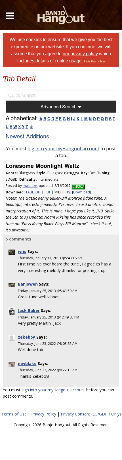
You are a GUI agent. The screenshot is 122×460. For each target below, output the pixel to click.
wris (22, 251)
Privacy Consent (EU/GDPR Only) (91, 414)
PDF (48, 192)
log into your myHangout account (63, 148)
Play (67, 192)
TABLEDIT (33, 192)
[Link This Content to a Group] (78, 185)
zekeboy (26, 337)
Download (81, 192)
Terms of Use (14, 414)
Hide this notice (94, 61)
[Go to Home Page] (61, 15)
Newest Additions (27, 136)
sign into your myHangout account (53, 390)
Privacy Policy (43, 414)
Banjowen (28, 284)
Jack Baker (29, 310)
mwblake (30, 185)
